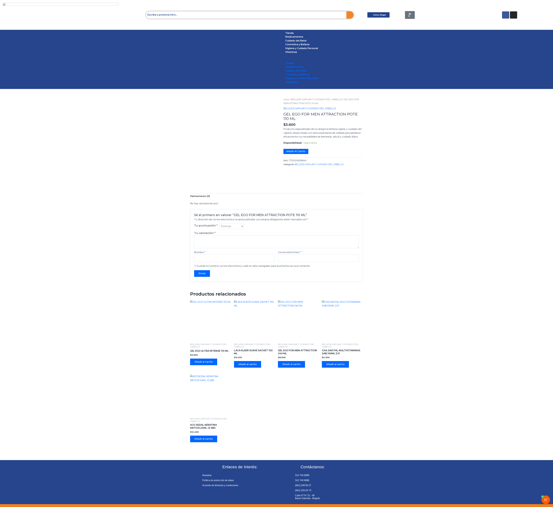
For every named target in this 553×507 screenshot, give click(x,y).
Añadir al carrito (295, 151)
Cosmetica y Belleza (297, 44)
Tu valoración (204, 233)
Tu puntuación (206, 225)
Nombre (199, 252)
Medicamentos (294, 36)
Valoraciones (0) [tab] (200, 196)
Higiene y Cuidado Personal (301, 48)
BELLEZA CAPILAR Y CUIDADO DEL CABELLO (316, 99)
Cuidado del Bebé (296, 40)
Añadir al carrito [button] (203, 361)
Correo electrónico (289, 252)
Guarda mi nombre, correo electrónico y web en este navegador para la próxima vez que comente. (253, 266)
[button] (14, 59)
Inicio (286, 99)
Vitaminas (291, 52)
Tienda (289, 33)
